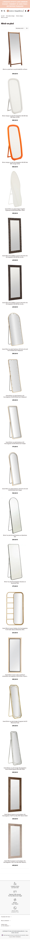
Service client (15, 910)
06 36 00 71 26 (15, 912)
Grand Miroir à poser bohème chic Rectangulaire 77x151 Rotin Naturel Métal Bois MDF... (15, 629)
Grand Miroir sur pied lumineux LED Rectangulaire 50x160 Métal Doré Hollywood (15, 396)
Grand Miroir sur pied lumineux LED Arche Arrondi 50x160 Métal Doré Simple (15, 489)
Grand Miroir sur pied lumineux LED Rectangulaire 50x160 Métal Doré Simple (15, 443)
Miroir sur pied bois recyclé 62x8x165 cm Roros (15, 69)
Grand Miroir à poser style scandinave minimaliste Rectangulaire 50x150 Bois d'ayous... (15, 675)
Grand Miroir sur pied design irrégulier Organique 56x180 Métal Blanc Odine (15, 209)
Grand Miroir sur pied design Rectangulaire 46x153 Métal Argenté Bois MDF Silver (15, 768)
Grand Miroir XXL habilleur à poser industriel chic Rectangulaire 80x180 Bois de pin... (15, 256)
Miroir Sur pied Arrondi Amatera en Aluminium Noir (15, 536)
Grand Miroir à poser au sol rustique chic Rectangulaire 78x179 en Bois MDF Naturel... (15, 861)
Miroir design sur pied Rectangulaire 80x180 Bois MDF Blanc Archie (15, 116)
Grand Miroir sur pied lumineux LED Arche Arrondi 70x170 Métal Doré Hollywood (15, 349)
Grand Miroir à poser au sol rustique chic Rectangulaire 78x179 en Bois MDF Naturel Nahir (15, 815)
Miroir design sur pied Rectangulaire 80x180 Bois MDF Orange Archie (15, 163)
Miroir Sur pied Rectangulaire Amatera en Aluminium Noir (15, 582)
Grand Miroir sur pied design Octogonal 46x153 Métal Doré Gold (15, 722)
